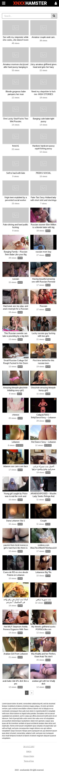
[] (54, 16)
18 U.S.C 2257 (28, 747)
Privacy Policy (29, 756)
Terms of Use (29, 761)
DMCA (28, 751)
